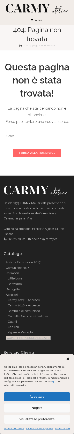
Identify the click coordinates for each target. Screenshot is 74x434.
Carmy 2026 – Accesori (24, 305)
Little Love (15, 278)
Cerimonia (13, 273)
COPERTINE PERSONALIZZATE (28, 337)
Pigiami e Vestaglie (20, 332)
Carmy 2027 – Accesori (24, 300)
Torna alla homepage (37, 152)
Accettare (37, 396)
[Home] (20, 45)
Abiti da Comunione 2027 (23, 262)
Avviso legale (62, 428)
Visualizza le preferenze (37, 419)
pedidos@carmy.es (44, 239)
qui (54, 381)
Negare (37, 408)
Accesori (12, 294)
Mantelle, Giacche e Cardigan (28, 316)
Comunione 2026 (17, 267)
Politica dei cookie (14, 428)
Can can (13, 327)
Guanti (12, 321)
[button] (68, 359)
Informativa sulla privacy (39, 428)
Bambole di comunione (24, 311)
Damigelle (13, 289)
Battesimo (15, 284)
